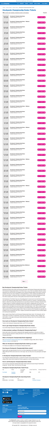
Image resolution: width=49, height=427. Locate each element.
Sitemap (4, 412)
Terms (4, 407)
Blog (33, 396)
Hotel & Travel (37, 3)
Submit (19, 416)
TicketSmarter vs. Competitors (38, 393)
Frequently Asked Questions (23, 393)
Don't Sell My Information (7, 409)
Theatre (31, 3)
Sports (26, 3)
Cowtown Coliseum (7, 341)
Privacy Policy (5, 408)
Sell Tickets (44, 3)
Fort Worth (5, 372)
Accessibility (5, 410)
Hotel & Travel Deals (36, 394)
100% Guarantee (21, 394)
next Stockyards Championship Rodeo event (13, 339)
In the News (35, 395)
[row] (24, 17)
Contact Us (20, 391)
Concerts (22, 3)
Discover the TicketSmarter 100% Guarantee (24, 1)
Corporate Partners (36, 391)
